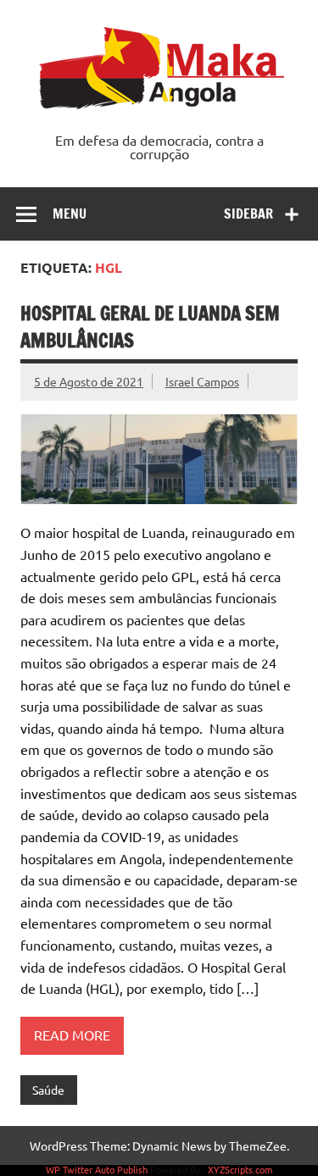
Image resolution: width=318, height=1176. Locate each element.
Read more (72, 1034)
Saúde (48, 1089)
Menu (69, 213)
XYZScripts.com (240, 1169)
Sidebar (248, 213)
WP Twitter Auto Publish (97, 1169)
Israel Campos (202, 381)
